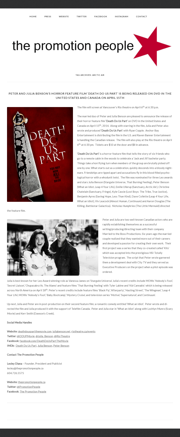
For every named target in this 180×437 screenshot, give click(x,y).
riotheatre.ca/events (83, 331)
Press (47, 16)
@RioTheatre (62, 336)
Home (33, 16)
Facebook (100, 16)
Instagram (121, 16)
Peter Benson (61, 345)
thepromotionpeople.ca (31, 382)
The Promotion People (33, 391)
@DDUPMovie (26, 336)
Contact (141, 16)
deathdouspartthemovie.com (35, 331)
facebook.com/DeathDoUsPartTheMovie (44, 340)
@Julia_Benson (44, 336)
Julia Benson (45, 345)
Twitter (82, 16)
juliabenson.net (61, 331)
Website (64, 16)
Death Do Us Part (26, 345)
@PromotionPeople (28, 386)
